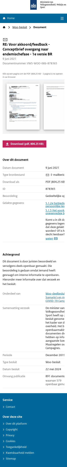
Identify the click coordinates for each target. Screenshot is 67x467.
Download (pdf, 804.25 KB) (27, 144)
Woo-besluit (19, 27)
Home (11, 18)
